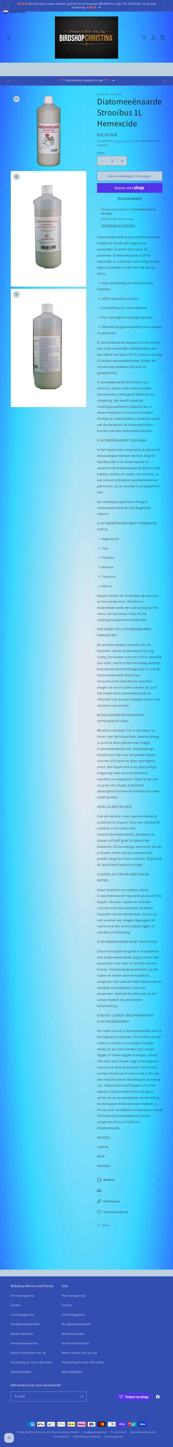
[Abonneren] (81, 1396)
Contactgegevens (22, 1314)
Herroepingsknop (22, 1295)
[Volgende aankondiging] (164, 5)
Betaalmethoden (22, 1334)
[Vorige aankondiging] (8, 5)
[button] (9, 37)
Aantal (101, 152)
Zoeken (16, 1305)
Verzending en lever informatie (32, 1362)
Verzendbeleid (61, 1436)
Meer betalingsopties (130, 198)
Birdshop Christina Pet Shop (41, 1432)
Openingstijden (21, 1372)
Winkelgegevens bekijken (118, 225)
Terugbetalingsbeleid (25, 1324)
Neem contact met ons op (28, 1353)
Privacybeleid (118, 1432)
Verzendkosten (122, 140)
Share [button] (106, 1225)
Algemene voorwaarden (143, 1432)
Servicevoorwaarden (24, 1343)
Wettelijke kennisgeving (87, 1436)
